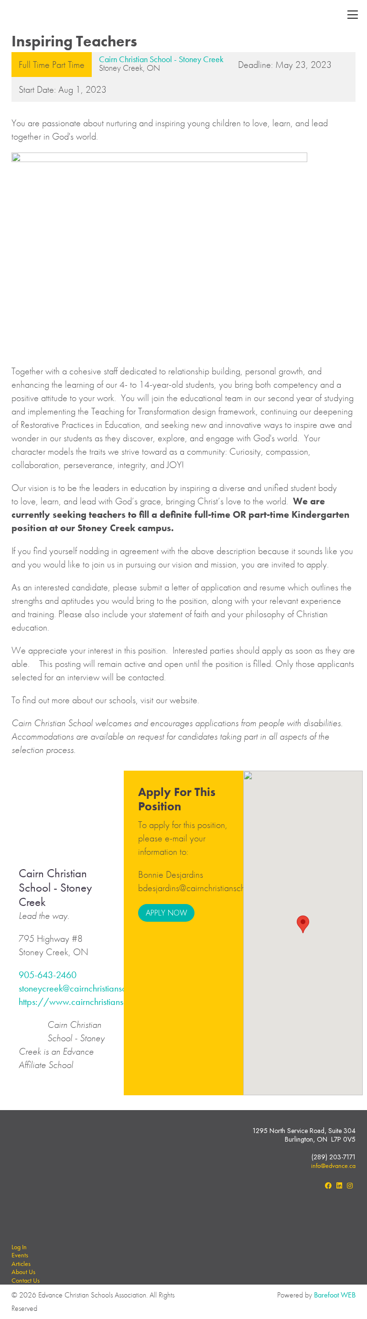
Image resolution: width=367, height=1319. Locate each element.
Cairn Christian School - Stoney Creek (161, 59)
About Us (23, 1271)
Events (19, 1255)
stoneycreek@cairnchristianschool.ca (86, 988)
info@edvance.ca (333, 1165)
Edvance (49, 15)
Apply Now (166, 912)
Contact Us (25, 1280)
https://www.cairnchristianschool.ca (87, 1001)
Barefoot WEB (335, 1295)
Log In (19, 1247)
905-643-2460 (47, 975)
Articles (21, 1263)
